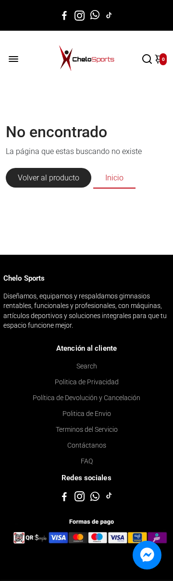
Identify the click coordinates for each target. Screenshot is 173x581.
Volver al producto (48, 177)
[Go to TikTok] (109, 15)
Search (86, 366)
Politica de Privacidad (87, 382)
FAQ (87, 461)
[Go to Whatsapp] (94, 15)
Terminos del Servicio (87, 429)
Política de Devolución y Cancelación (86, 398)
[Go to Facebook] (64, 15)
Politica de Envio (86, 413)
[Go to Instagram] (80, 15)
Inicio (114, 177)
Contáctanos (86, 445)
